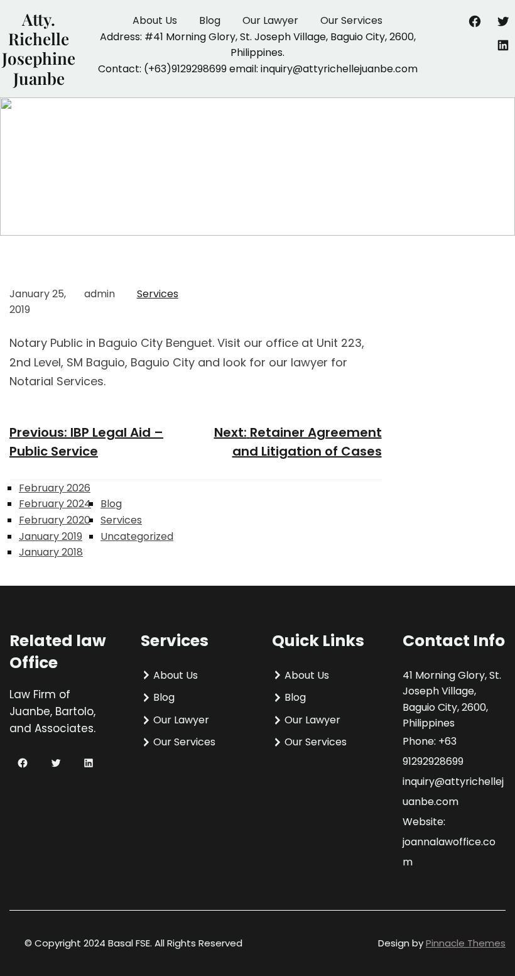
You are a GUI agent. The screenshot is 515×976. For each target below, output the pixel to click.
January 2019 (50, 536)
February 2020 (54, 520)
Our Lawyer (270, 20)
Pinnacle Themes (466, 943)
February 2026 (54, 488)
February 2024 (55, 503)
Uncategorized (136, 536)
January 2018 (51, 552)
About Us (155, 20)
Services (157, 294)
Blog (209, 20)
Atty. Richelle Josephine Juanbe (38, 48)
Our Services (351, 20)
